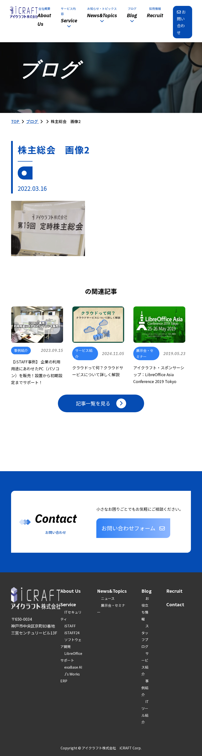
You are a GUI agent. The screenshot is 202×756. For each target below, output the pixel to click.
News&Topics (112, 591)
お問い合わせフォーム (128, 528)
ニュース (108, 598)
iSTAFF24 (72, 632)
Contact (175, 604)
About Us (70, 591)
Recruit (174, 591)
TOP (15, 121)
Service (68, 604)
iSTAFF (70, 625)
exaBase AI (73, 667)
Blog (146, 591)
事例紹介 (145, 687)
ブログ (32, 121)
